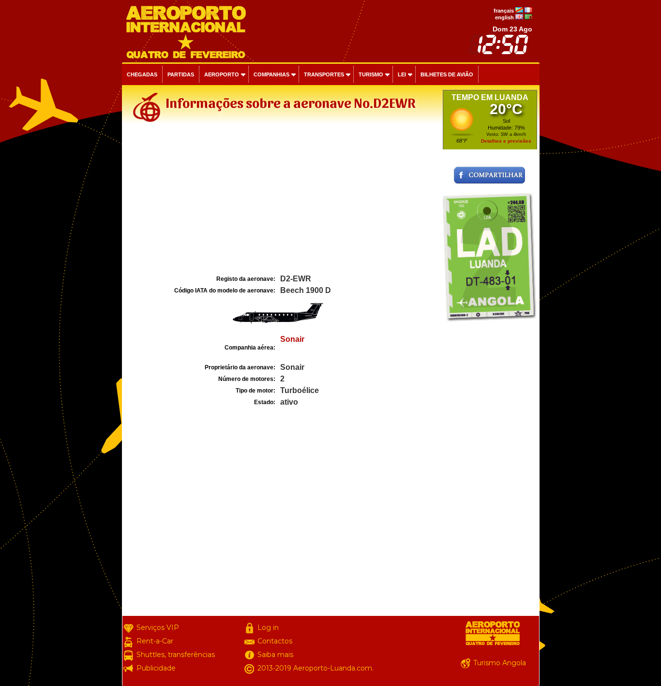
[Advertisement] (281, 200)
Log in (268, 627)
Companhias (271, 74)
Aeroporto (221, 74)
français (504, 11)
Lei (402, 74)
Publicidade (156, 668)
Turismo (371, 74)
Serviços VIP (157, 627)
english (504, 17)
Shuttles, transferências (175, 654)
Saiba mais (275, 654)
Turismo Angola (499, 662)
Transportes (324, 74)
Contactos (274, 641)
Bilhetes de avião (447, 74)
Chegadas (142, 74)
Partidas (180, 74)
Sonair (292, 339)
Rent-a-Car (154, 641)
